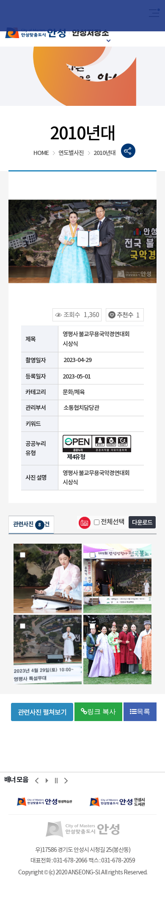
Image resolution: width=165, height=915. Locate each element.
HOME (41, 153)
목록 (143, 711)
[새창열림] (45, 802)
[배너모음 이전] (36, 780)
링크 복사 (101, 711)
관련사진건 (31, 524)
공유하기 (128, 151)
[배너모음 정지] (56, 780)
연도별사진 (71, 153)
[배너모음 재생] (46, 780)
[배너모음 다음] (66, 780)
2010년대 (105, 153)
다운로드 (142, 522)
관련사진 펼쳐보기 (42, 712)
